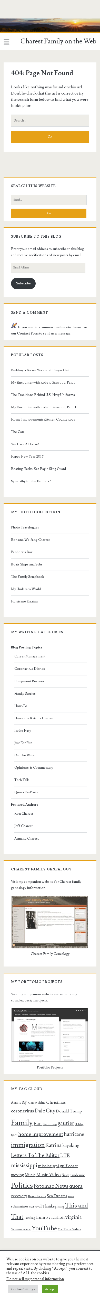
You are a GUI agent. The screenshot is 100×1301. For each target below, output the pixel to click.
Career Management (29, 656)
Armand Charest (26, 839)
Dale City (45, 1111)
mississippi (24, 1165)
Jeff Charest (23, 826)
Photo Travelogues (25, 527)
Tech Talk (21, 780)
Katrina (53, 1145)
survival (35, 1206)
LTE (65, 1155)
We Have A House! (25, 444)
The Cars (18, 432)
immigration (28, 1145)
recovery (19, 1196)
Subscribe (23, 283)
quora (76, 1186)
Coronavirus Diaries (29, 669)
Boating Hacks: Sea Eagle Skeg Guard (38, 469)
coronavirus (22, 1111)
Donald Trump (69, 1111)
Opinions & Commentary (33, 768)
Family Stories (25, 694)
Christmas (56, 1102)
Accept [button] (50, 1289)
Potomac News (51, 1186)
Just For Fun (23, 743)
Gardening (50, 1124)
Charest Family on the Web (58, 41)
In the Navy (22, 731)
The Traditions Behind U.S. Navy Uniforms (43, 395)
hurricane (74, 1134)
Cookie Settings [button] (23, 1289)
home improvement (40, 1134)
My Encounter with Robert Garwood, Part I (43, 382)
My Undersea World (26, 589)
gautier (65, 1123)
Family (22, 1123)
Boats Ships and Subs (27, 564)
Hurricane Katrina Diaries (33, 718)
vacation (56, 1217)
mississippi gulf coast (58, 1166)
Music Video (48, 1175)
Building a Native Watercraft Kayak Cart (40, 370)
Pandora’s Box (22, 552)
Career (32, 1103)
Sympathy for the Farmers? (31, 481)
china (41, 1103)
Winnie (17, 1229)
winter (27, 1229)
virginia (73, 1217)
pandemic (77, 1175)
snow (71, 1196)
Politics (22, 1185)
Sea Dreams (57, 1195)
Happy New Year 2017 (27, 456)
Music (30, 1174)
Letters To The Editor (35, 1155)
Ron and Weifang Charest (30, 540)
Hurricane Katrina (24, 601)
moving (17, 1174)
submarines (19, 1206)
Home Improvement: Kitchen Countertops (43, 419)
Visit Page (8, 21)
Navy (65, 1175)
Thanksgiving (53, 1206)
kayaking (70, 1145)
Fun (38, 1123)
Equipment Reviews (29, 681)
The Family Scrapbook (27, 577)
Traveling (29, 1218)
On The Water (25, 755)
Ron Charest (23, 814)
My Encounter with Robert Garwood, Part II (43, 407)
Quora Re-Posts (26, 792)
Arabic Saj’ (19, 1102)
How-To (20, 706)
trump (42, 1217)
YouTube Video (69, 1229)
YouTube (44, 1228)
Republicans (37, 1196)
